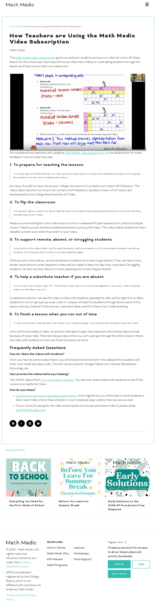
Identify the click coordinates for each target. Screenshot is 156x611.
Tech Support (82, 559)
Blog (19, 26)
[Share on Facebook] (13, 423)
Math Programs (57, 565)
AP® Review (55, 559)
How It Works (56, 548)
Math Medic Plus (58, 553)
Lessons (79, 548)
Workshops (81, 553)
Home (12, 26)
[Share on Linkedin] (29, 423)
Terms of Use (15, 595)
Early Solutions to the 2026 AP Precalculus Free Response (126, 505)
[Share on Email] (38, 423)
